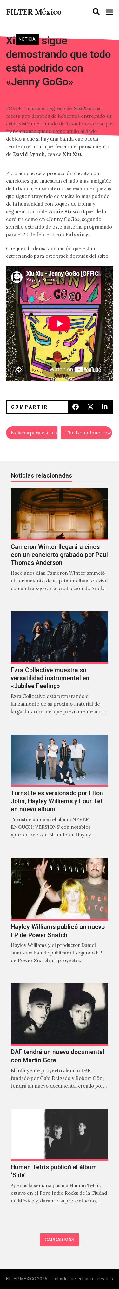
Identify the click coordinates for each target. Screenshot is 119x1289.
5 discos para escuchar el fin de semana (34, 433)
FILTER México (34, 12)
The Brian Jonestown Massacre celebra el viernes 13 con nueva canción (89, 433)
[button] (96, 12)
